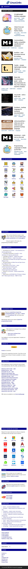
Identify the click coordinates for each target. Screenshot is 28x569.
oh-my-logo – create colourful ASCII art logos (13, 526)
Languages (20, 19)
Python (23, 313)
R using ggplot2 (21, 238)
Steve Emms (23, 32)
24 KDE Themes (5, 534)
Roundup (23, 21)
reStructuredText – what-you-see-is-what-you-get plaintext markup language (20, 124)
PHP (15, 315)
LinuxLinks (20, 567)
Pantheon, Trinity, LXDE (6, 538)
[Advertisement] (14, 215)
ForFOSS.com (4, 559)
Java (19, 313)
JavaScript (11, 315)
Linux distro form (12, 335)
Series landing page (19, 394)
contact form (4, 338)
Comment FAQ (4, 557)
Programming (17, 21)
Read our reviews (15, 476)
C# (8, 315)
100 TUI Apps (9, 497)
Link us (3, 554)
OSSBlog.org (4, 560)
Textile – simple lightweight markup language (20, 67)
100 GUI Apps (9, 495)
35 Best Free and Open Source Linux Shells (12, 512)
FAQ (2, 556)
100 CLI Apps (9, 498)
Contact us (3, 553)
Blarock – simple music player (16, 256)
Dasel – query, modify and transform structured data (14, 520)
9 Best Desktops (5, 532)
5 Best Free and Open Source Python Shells (19, 29)
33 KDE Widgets (5, 535)
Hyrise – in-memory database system (11, 506)
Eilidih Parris (14, 47)
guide (13, 486)
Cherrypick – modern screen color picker (12, 511)
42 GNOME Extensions (6, 537)
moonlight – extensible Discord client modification (14, 524)
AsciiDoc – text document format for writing (19, 54)
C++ (6, 315)
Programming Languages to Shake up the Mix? (20, 147)
